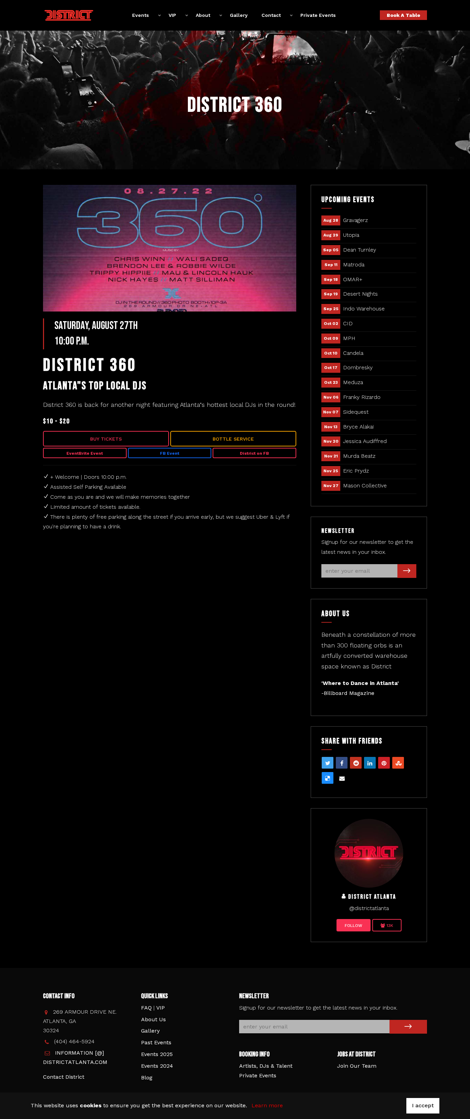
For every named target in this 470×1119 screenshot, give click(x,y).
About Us (153, 1019)
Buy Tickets (106, 439)
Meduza (353, 382)
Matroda (353, 264)
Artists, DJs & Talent (265, 1066)
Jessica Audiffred (365, 441)
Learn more (267, 1105)
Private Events (318, 15)
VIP (160, 1007)
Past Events (156, 1042)
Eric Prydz (356, 470)
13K (389, 925)
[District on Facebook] (368, 852)
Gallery (239, 15)
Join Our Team (356, 1066)
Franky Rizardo (362, 397)
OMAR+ (352, 279)
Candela (353, 353)
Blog (146, 1077)
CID (348, 323)
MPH (349, 338)
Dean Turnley (359, 249)
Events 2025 (157, 1054)
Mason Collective (365, 485)
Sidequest (355, 412)
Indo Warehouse (364, 308)
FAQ (146, 1007)
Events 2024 (157, 1066)
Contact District (63, 1077)
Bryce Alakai (358, 426)
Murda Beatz (359, 456)
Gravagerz (355, 220)
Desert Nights (360, 294)
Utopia (351, 235)
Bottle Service (233, 439)
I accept (423, 1105)
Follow (353, 925)
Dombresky (358, 367)
